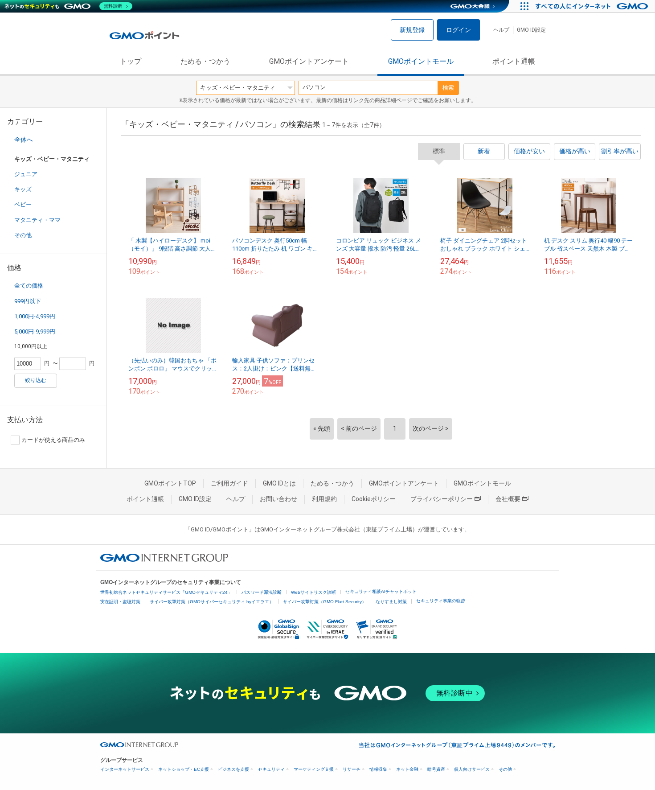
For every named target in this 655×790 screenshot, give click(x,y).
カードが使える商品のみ (53, 439)
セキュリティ (271, 769)
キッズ (23, 189)
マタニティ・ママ (37, 220)
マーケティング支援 (314, 769)
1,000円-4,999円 (34, 316)
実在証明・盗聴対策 (120, 601)
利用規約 (324, 498)
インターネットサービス (124, 769)
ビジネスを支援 (233, 769)
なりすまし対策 (391, 601)
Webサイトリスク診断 (313, 592)
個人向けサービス (472, 769)
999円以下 (27, 301)
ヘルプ (501, 30)
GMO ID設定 (531, 30)
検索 (448, 87)
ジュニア (25, 174)
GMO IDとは (279, 483)
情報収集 (378, 769)
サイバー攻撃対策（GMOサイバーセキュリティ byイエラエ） (212, 601)
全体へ (23, 139)
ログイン (458, 29)
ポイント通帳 (513, 61)
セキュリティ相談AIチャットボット (381, 591)
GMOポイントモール (421, 61)
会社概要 (507, 498)
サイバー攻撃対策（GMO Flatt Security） (324, 601)
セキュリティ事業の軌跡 (440, 600)
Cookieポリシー (374, 498)
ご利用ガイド (229, 483)
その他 (23, 235)
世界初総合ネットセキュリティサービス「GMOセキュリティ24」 (166, 592)
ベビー (23, 204)
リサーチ (351, 769)
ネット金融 (407, 769)
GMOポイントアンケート (309, 61)
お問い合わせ (278, 498)
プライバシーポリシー (441, 498)
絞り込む (35, 380)
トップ (130, 61)
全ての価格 (28, 285)
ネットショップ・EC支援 (183, 769)
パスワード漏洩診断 (262, 592)
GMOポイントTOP (170, 483)
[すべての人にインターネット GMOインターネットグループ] (593, 6)
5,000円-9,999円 (34, 331)
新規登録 (412, 29)
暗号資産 (436, 769)
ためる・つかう (205, 61)
